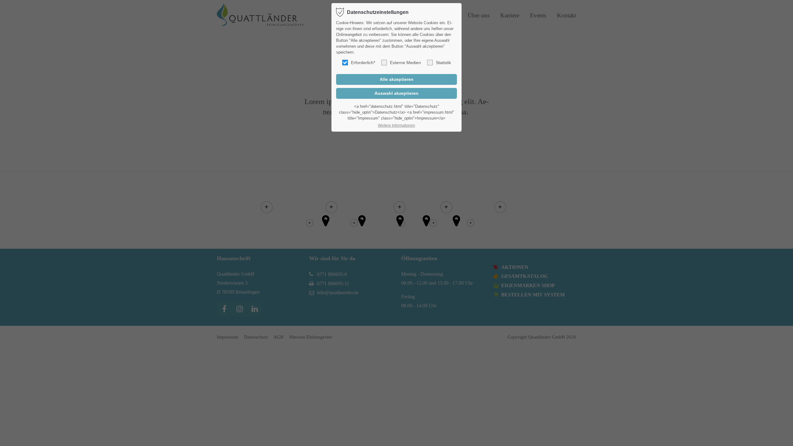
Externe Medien (405, 62)
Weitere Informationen (396, 125)
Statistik (443, 62)
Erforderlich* (363, 62)
